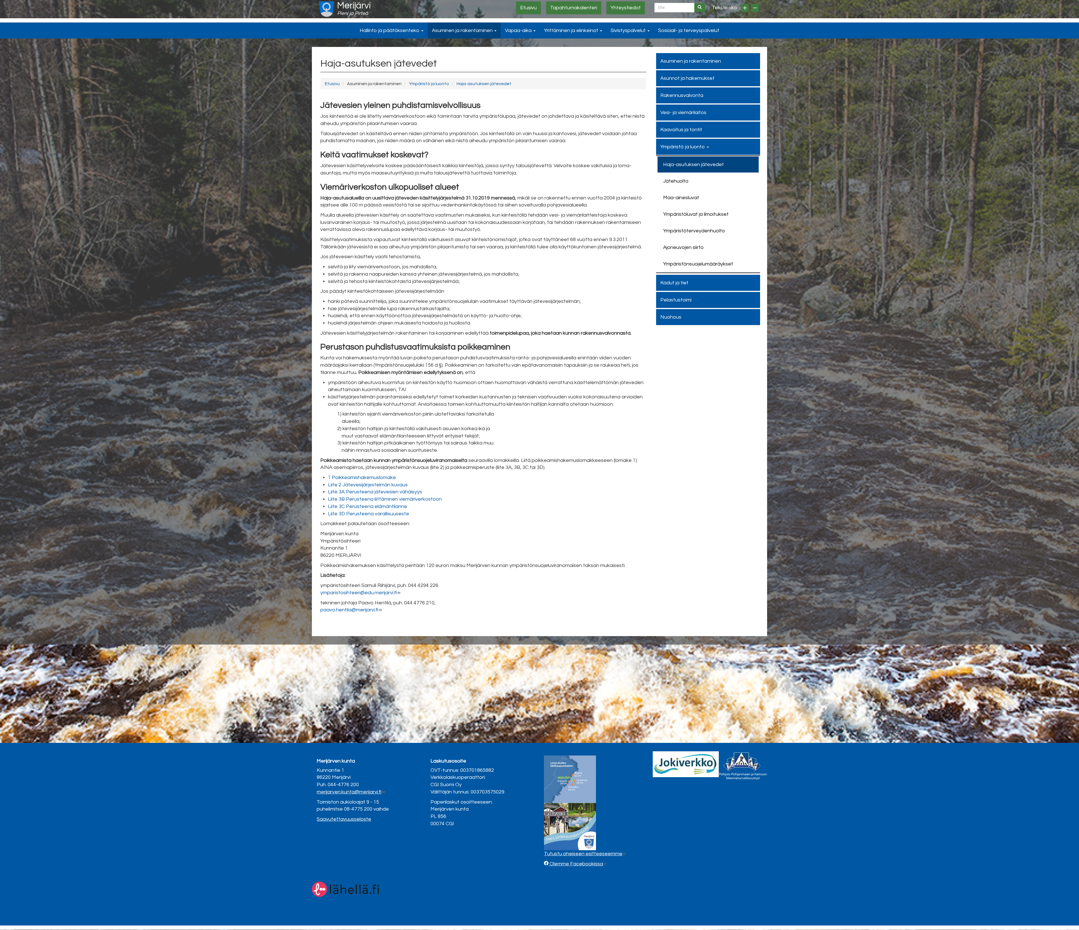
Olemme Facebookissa (575, 864)
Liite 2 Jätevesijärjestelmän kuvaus (368, 484)
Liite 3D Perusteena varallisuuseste (368, 513)
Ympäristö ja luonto (429, 83)
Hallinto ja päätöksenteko (390, 30)
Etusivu (528, 7)
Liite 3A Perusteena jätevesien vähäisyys (375, 492)
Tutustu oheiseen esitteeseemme (583, 853)
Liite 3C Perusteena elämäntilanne (367, 506)
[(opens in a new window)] (686, 763)
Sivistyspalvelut (629, 30)
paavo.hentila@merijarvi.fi (349, 610)
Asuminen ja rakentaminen (463, 30)
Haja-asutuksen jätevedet (483, 83)
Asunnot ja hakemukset (687, 78)
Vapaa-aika (519, 30)
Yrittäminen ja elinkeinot (571, 30)
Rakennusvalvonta (681, 95)
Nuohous (670, 317)
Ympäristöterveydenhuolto (694, 230)
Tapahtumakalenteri (573, 7)
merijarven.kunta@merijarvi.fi (349, 792)
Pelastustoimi (676, 300)
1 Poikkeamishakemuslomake (362, 477)
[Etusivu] (327, 9)
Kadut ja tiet (674, 282)
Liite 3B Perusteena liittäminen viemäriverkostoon (385, 499)
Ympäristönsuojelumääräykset (698, 264)
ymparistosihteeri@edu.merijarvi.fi (358, 592)
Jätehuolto (675, 181)
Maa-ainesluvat (681, 197)
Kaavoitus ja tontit (681, 129)
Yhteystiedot (626, 7)
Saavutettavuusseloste (344, 819)
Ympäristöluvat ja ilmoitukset (696, 214)
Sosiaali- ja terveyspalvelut (688, 30)
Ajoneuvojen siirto (683, 247)
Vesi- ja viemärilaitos (683, 112)
